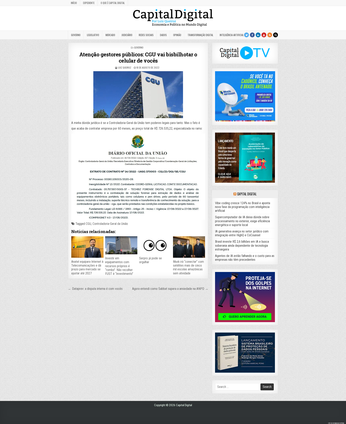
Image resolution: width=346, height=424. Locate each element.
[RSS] (269, 34)
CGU (88, 224)
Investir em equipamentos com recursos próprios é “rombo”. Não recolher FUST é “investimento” (119, 266)
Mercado (110, 35)
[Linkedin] (258, 34)
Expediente (89, 3)
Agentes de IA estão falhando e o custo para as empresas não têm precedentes (244, 258)
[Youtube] (264, 34)
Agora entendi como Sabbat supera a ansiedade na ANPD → (170, 289)
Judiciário (127, 35)
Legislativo (93, 35)
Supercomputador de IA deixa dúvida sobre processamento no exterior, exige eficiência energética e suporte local (242, 221)
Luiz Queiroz (124, 67)
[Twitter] (246, 34)
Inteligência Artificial (232, 35)
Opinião (177, 35)
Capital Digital (246, 194)
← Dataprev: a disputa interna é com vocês (95, 289)
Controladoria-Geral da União (110, 224)
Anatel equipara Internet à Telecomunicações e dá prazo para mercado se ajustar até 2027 (87, 267)
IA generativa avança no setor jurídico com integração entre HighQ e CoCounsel (242, 233)
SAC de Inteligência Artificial (336, 423)
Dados (163, 35)
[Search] (275, 34)
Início (74, 3)
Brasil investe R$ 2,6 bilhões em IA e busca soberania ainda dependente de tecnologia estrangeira (242, 245)
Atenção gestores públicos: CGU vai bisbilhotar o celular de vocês (138, 57)
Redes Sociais (146, 35)
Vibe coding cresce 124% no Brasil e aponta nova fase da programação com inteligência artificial (242, 207)
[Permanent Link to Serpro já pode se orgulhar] (155, 245)
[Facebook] (252, 34)
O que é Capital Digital (113, 3)
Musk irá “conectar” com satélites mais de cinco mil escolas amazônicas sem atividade (188, 267)
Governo (75, 35)
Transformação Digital (200, 35)
